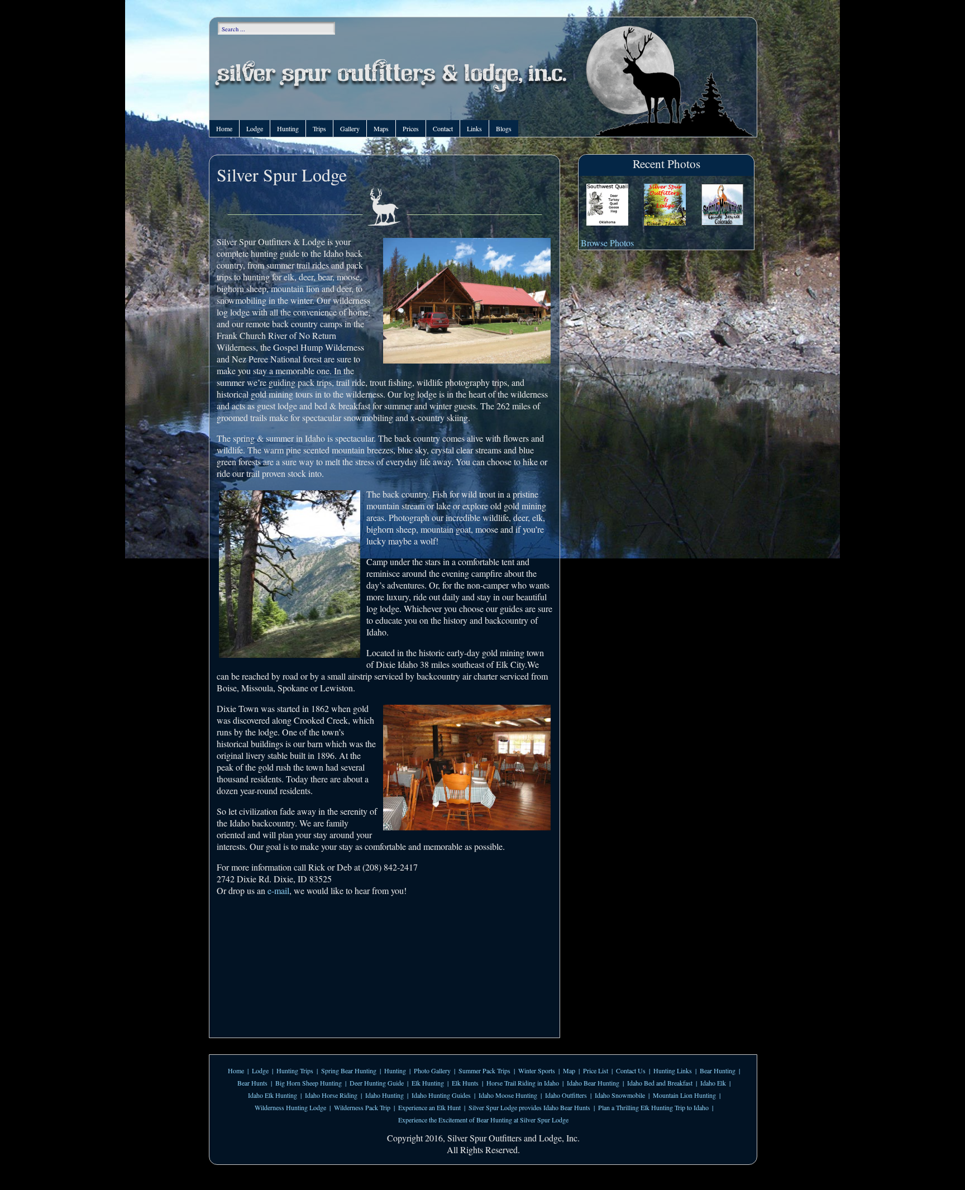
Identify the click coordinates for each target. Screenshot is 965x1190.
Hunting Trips (294, 1070)
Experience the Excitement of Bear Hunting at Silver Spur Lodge (483, 1119)
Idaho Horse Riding (331, 1095)
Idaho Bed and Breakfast (659, 1082)
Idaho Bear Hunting (593, 1082)
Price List (595, 1070)
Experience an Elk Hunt (429, 1107)
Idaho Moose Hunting (508, 1095)
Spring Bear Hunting (348, 1070)
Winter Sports (536, 1070)
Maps (381, 128)
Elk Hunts (465, 1082)
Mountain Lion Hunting (684, 1095)
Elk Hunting (428, 1082)
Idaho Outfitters (566, 1095)
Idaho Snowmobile (620, 1095)
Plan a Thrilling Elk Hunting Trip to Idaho (653, 1107)
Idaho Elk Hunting (272, 1095)
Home (224, 128)
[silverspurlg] (665, 206)
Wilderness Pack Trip (362, 1107)
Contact (443, 128)
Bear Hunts (252, 1082)
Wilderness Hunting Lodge (290, 1107)
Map (569, 1070)
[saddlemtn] (722, 206)
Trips (319, 128)
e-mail (278, 890)
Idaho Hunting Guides (441, 1095)
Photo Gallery (432, 1070)
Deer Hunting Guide (377, 1082)
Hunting (288, 128)
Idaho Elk (713, 1082)
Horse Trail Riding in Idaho (522, 1082)
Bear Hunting (717, 1070)
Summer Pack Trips (484, 1070)
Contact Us (631, 1070)
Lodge (254, 128)
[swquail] (607, 206)
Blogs (504, 128)
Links (474, 128)
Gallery (350, 128)
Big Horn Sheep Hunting (308, 1082)
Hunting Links (672, 1070)
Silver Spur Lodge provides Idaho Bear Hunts (529, 1107)
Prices (411, 128)
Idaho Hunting (384, 1095)
